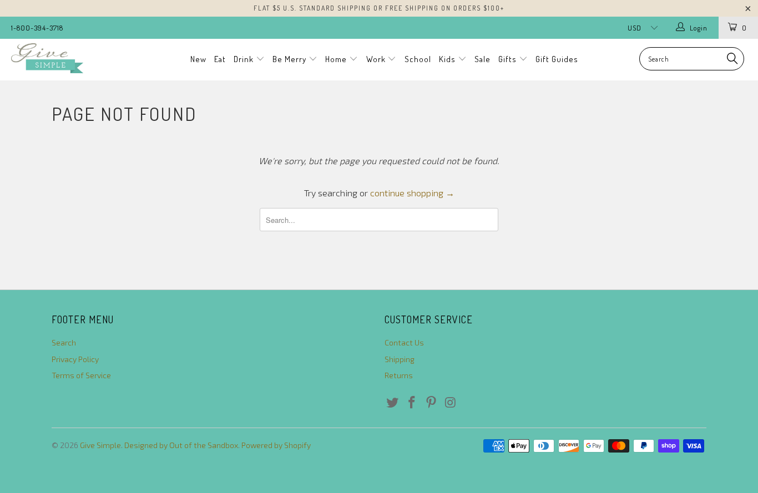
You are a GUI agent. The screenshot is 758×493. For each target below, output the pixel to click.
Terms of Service (81, 375)
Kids (448, 59)
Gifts (508, 59)
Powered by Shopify (276, 445)
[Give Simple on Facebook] (412, 402)
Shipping (400, 359)
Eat (220, 59)
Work (377, 59)
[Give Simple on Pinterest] (431, 402)
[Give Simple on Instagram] (450, 402)
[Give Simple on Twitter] (393, 402)
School (418, 59)
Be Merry (290, 59)
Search (64, 342)
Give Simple (100, 445)
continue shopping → (412, 192)
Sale (482, 59)
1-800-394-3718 (37, 27)
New (198, 59)
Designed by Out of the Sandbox (181, 445)
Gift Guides (556, 59)
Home (337, 59)
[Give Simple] (66, 58)
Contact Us (404, 342)
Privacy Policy (75, 359)
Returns (399, 375)
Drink (245, 59)
